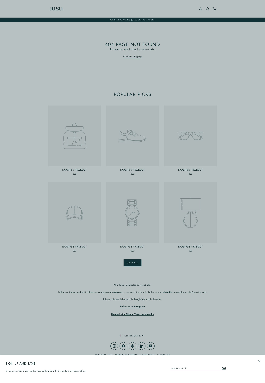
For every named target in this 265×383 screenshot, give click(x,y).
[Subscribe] (223, 368)
